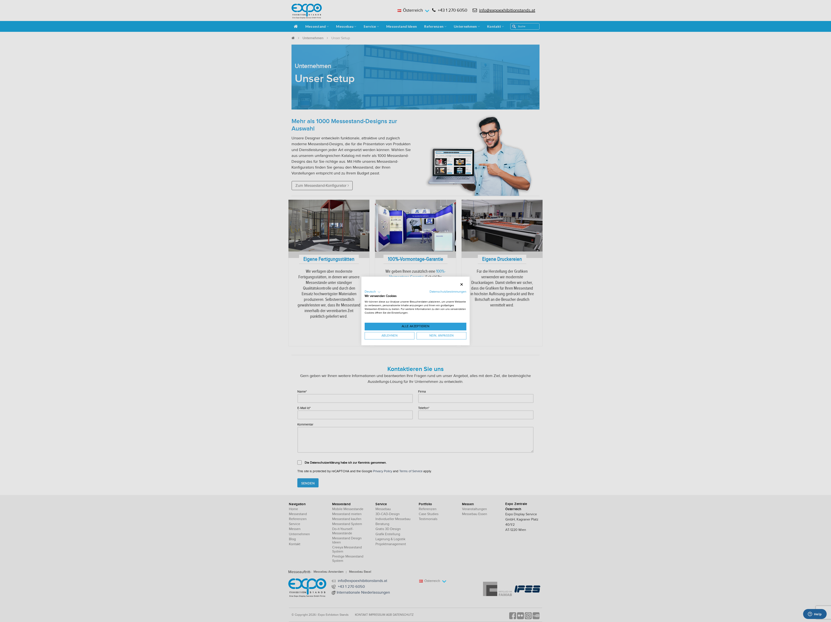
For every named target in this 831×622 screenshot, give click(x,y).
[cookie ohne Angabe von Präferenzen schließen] (461, 284)
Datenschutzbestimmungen (448, 291)
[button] (373, 292)
